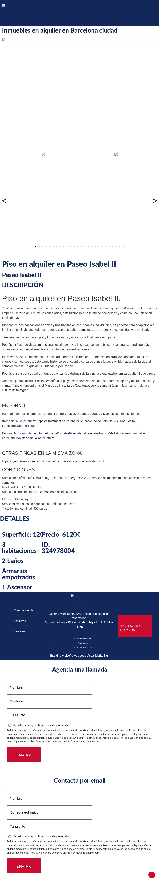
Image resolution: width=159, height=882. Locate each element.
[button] (155, 13)
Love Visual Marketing (94, 655)
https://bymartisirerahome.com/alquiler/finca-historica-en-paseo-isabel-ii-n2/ (53, 461)
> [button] (155, 201)
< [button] (4, 201)
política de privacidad (55, 725)
